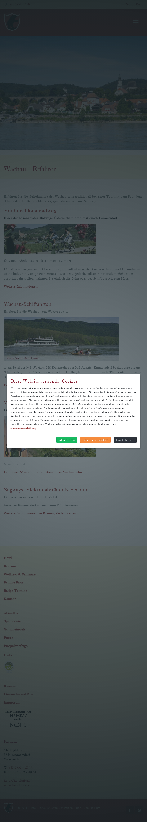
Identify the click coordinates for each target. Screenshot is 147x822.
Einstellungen (125, 440)
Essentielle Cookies (95, 440)
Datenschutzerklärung (23, 428)
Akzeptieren (67, 440)
